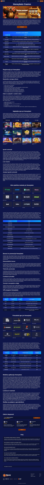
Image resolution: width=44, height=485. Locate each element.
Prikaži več (22, 429)
